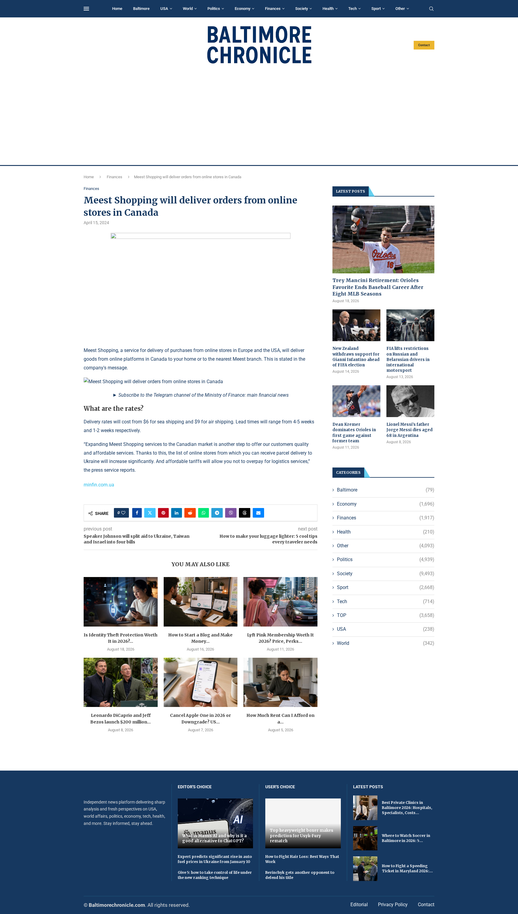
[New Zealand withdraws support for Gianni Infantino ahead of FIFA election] (356, 325)
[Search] (431, 9)
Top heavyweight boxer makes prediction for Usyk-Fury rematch (301, 835)
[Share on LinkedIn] (176, 513)
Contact (424, 45)
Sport (376, 8)
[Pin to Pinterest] (163, 513)
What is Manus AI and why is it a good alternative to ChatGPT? (214, 838)
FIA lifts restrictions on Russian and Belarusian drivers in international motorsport (408, 359)
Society (301, 8)
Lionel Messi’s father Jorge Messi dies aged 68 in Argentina (409, 430)
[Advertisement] (259, 115)
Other (400, 8)
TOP (385, 615)
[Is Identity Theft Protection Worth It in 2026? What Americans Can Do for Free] (121, 601)
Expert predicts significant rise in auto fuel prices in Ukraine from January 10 (215, 859)
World (188, 8)
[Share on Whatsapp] (203, 513)
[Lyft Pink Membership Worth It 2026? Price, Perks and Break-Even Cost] (280, 601)
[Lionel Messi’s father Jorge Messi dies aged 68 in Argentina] (410, 401)
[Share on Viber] (231, 513)
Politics (213, 8)
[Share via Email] (258, 513)
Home (117, 8)
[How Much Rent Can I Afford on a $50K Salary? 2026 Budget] (280, 682)
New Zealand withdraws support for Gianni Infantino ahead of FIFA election (356, 357)
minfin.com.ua (99, 485)
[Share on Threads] (244, 513)
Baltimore (141, 8)
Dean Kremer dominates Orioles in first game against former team (354, 432)
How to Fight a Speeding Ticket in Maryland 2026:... (407, 868)
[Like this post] (123, 513)
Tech (352, 8)
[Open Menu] (86, 8)
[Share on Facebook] (137, 513)
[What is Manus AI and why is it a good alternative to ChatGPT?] (215, 823)
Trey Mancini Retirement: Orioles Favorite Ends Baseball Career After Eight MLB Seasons (377, 287)
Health (328, 8)
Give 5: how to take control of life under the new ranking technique (215, 875)
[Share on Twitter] (150, 513)
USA (164, 8)
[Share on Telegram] (217, 513)
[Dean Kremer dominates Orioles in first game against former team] (356, 401)
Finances (273, 8)
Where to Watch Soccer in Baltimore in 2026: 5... (406, 838)
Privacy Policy (393, 904)
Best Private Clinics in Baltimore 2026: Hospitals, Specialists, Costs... (407, 807)
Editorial (359, 904)
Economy (242, 8)
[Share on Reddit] (190, 513)
